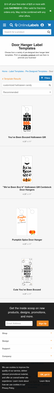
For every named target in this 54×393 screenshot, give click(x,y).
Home (4, 71)
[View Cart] (49, 25)
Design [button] (5, 341)
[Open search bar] (11, 24)
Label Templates (16, 71)
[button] (4, 24)
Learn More (45, 381)
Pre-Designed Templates (36, 71)
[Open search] (48, 32)
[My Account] (42, 24)
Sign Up (43, 323)
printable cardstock (28, 55)
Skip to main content (10, 14)
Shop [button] (4, 333)
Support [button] (6, 348)
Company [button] (6, 356)
